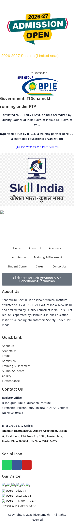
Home (17, 248)
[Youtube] (27, 465)
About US (35, 248)
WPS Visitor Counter (25, 505)
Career (40, 266)
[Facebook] (17, 465)
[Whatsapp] (7, 465)
